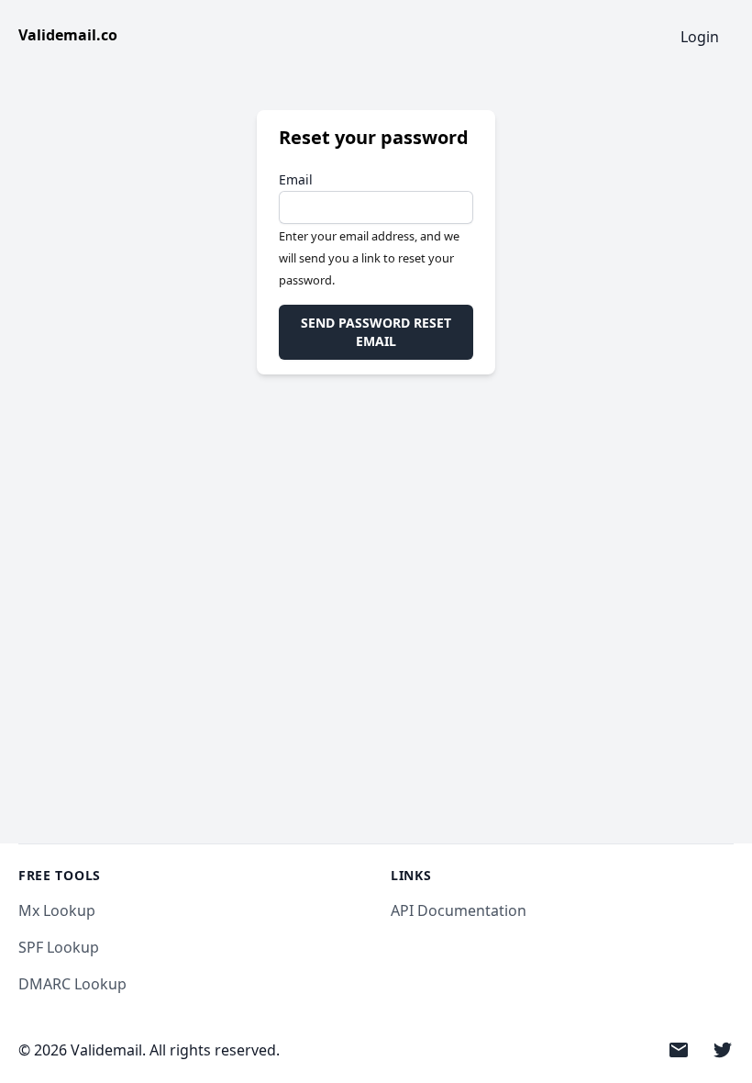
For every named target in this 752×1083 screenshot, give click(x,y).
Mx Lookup (56, 910)
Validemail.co (67, 35)
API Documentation (458, 910)
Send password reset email (376, 332)
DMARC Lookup (72, 984)
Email (296, 179)
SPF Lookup (58, 947)
